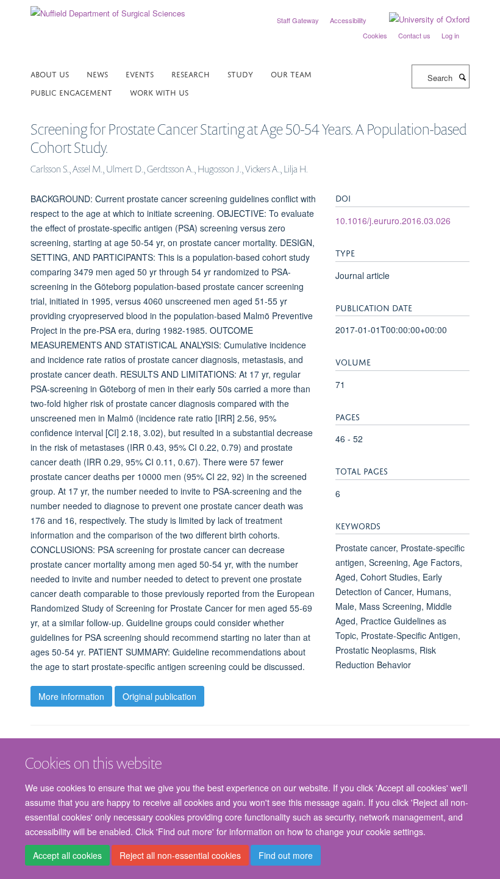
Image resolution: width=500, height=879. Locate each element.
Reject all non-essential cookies (180, 855)
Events (140, 73)
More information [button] (71, 696)
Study (240, 73)
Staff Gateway (298, 20)
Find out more (286, 855)
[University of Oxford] (420, 19)
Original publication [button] (159, 696)
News (97, 73)
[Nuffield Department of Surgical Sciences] (107, 9)
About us (49, 73)
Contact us (414, 35)
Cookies (375, 35)
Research (190, 73)
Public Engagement (71, 91)
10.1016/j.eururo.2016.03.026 (393, 220)
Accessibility (348, 20)
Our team (291, 73)
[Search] (462, 76)
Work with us (159, 91)
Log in (450, 35)
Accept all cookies (67, 855)
